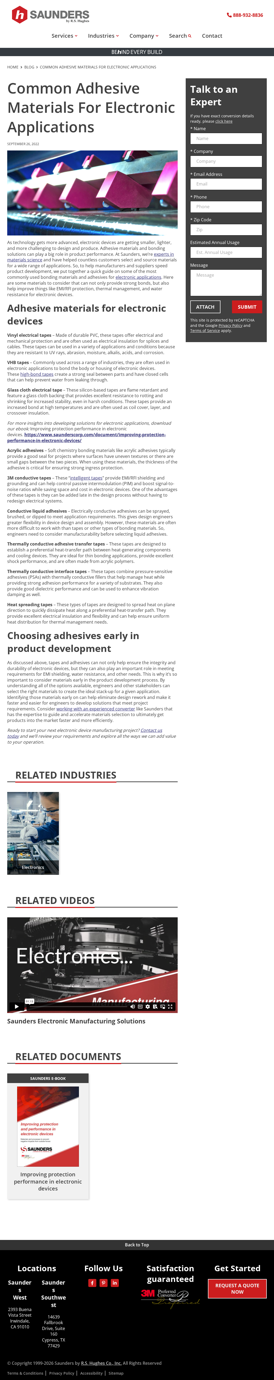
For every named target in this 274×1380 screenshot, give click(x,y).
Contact (212, 35)
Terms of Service (205, 330)
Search (178, 35)
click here (224, 121)
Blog (29, 67)
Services (62, 35)
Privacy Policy (230, 325)
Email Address (208, 174)
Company (142, 35)
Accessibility (91, 1373)
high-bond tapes (37, 374)
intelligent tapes (86, 478)
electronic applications (138, 277)
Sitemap (116, 1373)
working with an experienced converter (95, 709)
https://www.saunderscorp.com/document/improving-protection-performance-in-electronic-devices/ (86, 437)
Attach (205, 307)
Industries (101, 35)
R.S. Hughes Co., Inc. (101, 1363)
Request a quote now (237, 1288)
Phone (200, 197)
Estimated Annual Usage (214, 242)
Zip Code (202, 220)
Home (12, 67)
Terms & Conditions (25, 1373)
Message (199, 265)
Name (200, 129)
